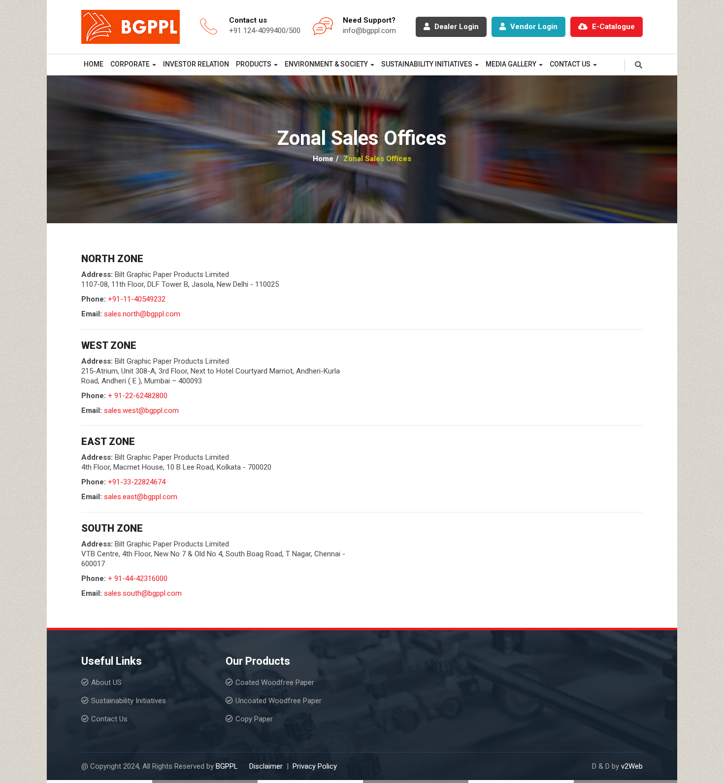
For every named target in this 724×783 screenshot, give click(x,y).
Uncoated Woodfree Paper (278, 700)
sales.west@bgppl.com (141, 410)
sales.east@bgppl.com (140, 496)
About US (106, 682)
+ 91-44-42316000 (137, 578)
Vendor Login (533, 26)
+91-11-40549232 (136, 299)
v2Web (632, 766)
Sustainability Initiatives (128, 700)
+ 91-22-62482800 (137, 395)
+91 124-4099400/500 (264, 30)
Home (93, 64)
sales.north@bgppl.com (142, 313)
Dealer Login (455, 26)
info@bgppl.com (369, 30)
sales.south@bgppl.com (143, 593)
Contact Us (109, 719)
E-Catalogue (612, 26)
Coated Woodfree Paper (274, 682)
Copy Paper (254, 719)
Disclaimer (266, 766)
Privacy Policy (315, 766)
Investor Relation (196, 64)
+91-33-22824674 (136, 481)
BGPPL (227, 766)
